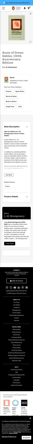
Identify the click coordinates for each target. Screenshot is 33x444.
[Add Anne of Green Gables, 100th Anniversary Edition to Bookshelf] (31, 14)
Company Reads (16, 337)
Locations (17, 307)
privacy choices (13, 433)
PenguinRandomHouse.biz (16, 340)
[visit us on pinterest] (22, 287)
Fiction (7, 186)
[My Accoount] (24, 8)
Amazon (8, 91)
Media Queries (16, 332)
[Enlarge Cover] (30, 42)
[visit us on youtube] (14, 287)
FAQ (16, 372)
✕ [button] (30, 418)
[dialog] (16, 430)
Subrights (16, 380)
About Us (16, 300)
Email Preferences (16, 342)
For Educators (16, 377)
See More (9, 175)
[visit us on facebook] (7, 287)
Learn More (10, 243)
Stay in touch (17, 281)
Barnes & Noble (11, 96)
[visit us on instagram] (26, 287)
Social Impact (16, 313)
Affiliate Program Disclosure (16, 355)
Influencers (16, 335)
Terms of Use (16, 345)
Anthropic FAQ (16, 361)
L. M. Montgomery (10, 67)
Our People (16, 305)
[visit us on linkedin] (18, 287)
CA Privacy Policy (16, 350)
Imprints (16, 320)
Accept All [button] (26, 438)
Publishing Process (16, 370)
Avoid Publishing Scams (16, 358)
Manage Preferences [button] (9, 437)
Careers (16, 318)
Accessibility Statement (16, 315)
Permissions (16, 383)
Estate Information (16, 385)
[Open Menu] (3, 8)
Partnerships (16, 329)
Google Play (10, 107)
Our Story (16, 302)
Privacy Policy (16, 348)
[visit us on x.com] (10, 287)
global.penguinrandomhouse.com (16, 291)
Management (16, 310)
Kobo (20, 107)
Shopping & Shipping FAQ (16, 375)
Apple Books (19, 91)
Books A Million (11, 101)
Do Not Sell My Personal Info (16, 353)
